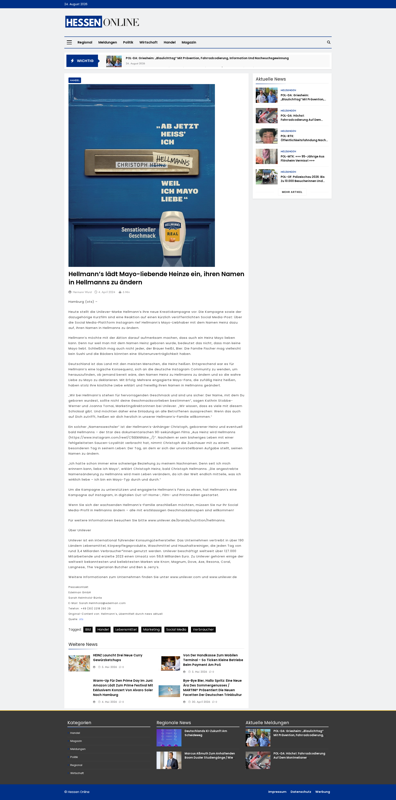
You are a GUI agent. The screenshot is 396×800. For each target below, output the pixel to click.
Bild (88, 629)
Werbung (322, 792)
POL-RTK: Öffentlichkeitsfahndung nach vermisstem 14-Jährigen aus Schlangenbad (303, 142)
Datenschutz (301, 792)
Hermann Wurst (82, 292)
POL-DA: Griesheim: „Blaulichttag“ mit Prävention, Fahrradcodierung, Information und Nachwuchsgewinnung (207, 58)
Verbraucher (203, 629)
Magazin (189, 42)
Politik (128, 42)
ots (81, 619)
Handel (170, 42)
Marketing (151, 629)
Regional (85, 42)
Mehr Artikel (292, 192)
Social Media (176, 629)
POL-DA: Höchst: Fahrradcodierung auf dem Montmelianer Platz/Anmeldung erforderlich (304, 122)
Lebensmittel (126, 629)
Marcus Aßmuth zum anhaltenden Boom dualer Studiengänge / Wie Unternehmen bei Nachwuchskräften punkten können (211, 760)
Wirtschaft (148, 42)
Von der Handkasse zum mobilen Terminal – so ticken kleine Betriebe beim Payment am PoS (213, 660)
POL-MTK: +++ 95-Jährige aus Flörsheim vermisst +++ (302, 159)
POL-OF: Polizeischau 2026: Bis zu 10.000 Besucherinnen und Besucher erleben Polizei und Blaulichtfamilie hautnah (303, 183)
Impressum (277, 792)
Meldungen (107, 42)
